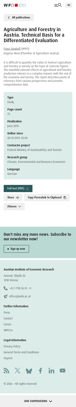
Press (7, 312)
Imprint (8, 358)
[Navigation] (58, 5)
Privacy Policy (12, 346)
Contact (8, 318)
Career (7, 324)
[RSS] (6, 371)
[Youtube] (62, 371)
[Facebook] (40, 371)
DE (69, 5)
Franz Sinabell (12, 49)
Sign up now (18, 249)
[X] (17, 371)
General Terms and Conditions (21, 352)
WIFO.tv (8, 330)
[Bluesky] (29, 370)
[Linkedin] (51, 371)
